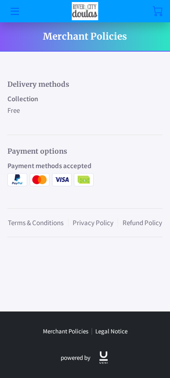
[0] (158, 11)
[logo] (103, 357)
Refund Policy (142, 223)
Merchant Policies (65, 331)
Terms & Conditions (36, 223)
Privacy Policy (93, 223)
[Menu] (14, 11)
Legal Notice (111, 331)
